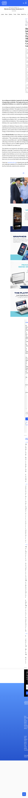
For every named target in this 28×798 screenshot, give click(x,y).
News (6, 14)
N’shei (18, 14)
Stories (25, 748)
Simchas (26, 725)
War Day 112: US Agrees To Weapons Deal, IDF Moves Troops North (26, 589)
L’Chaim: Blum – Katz (26, 649)
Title (26, 378)
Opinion (10, 14)
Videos (25, 747)
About (25, 724)
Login (26, 422)
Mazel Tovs (23, 14)
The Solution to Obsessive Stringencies (25, 514)
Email (26, 385)
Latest (2, 14)
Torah (14, 14)
